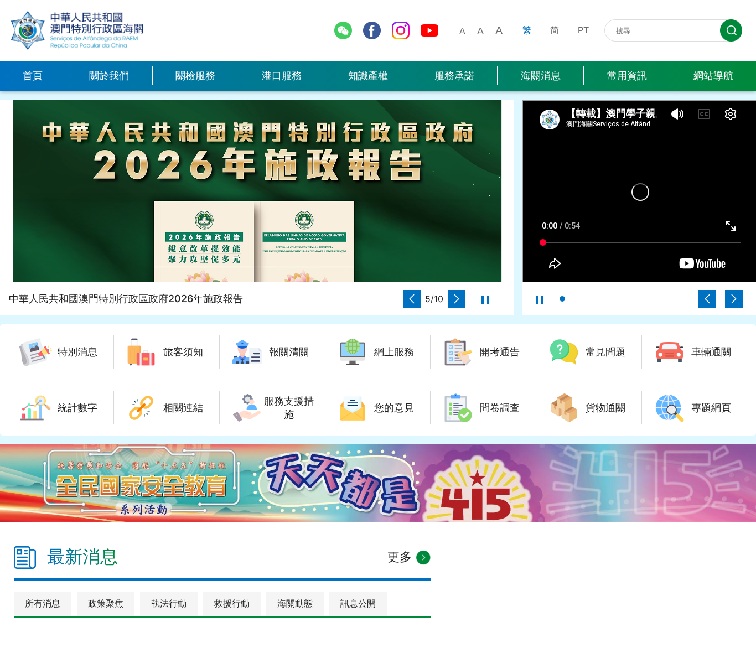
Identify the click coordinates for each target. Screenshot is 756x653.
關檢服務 (195, 75)
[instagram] (401, 30)
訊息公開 (358, 603)
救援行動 (232, 603)
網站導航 (713, 75)
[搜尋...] (731, 30)
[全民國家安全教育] (378, 483)
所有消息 (42, 603)
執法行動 (169, 603)
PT (583, 29)
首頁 (33, 75)
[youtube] (429, 30)
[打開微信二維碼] (343, 30)
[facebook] (372, 30)
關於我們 (109, 75)
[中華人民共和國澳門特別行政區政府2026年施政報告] (257, 191)
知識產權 (368, 75)
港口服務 (282, 75)
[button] (412, 299)
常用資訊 (627, 75)
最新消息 (82, 556)
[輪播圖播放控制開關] (485, 299)
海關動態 (295, 603)
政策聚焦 (105, 603)
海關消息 (541, 75)
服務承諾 (454, 75)
